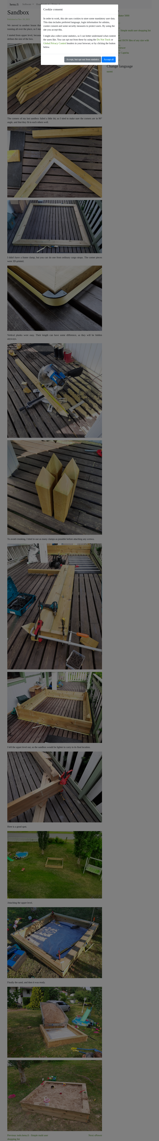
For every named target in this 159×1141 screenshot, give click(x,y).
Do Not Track (103, 39)
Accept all (109, 59)
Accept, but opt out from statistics (82, 59)
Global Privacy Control (54, 43)
